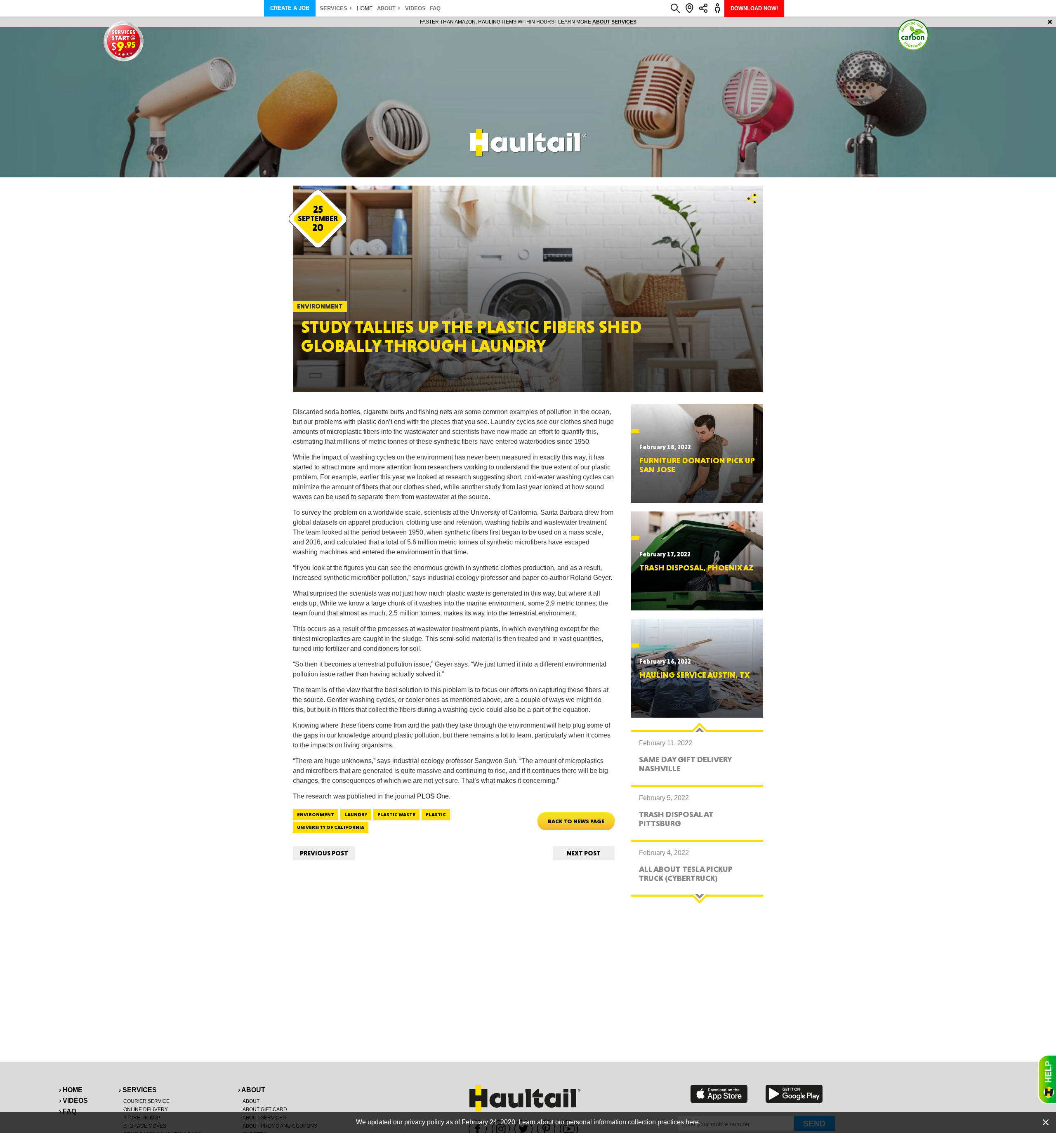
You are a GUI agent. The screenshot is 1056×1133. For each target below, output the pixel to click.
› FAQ (67, 1111)
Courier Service (146, 1101)
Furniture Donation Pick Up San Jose (697, 464)
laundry (355, 814)
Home (365, 8)
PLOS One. (433, 796)
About (386, 8)
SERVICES (333, 8)
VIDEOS (415, 8)
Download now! (754, 8)
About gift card (265, 1109)
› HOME (70, 1089)
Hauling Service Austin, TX (694, 675)
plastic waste (396, 814)
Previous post (324, 853)
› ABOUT (251, 1089)
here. (693, 1122)
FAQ (435, 8)
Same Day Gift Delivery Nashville (685, 763)
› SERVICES (138, 1089)
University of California (330, 827)
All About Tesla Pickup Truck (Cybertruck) (686, 873)
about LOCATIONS (641, 22)
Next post (584, 853)
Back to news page (576, 821)
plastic (436, 814)
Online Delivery (145, 1109)
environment (315, 814)
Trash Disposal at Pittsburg (676, 818)
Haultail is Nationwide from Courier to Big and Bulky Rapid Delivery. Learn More (528, 22)
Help (1047, 1079)
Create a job (289, 8)
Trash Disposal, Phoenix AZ (696, 567)
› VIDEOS (73, 1100)
